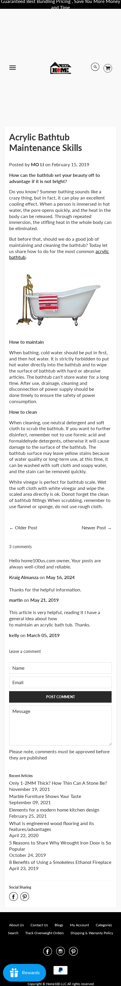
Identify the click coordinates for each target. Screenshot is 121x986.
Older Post (26, 527)
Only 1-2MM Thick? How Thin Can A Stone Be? (58, 783)
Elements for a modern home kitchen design (54, 809)
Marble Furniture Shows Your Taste (45, 796)
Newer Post (94, 527)
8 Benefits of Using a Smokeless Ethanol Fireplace (60, 862)
